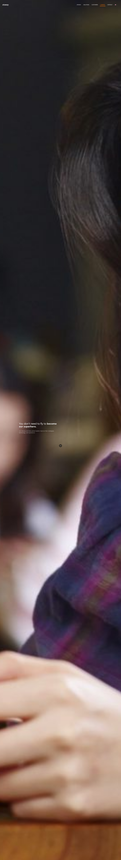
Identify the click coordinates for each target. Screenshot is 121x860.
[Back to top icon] (115, 857)
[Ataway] (5, 5)
